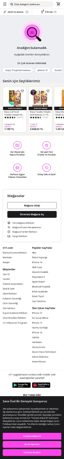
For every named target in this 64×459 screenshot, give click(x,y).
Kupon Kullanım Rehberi (15, 313)
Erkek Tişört (38, 296)
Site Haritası (9, 308)
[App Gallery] (41, 385)
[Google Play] (21, 385)
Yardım (6, 279)
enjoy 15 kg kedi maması (17, 70)
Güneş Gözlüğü (40, 327)
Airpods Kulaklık (40, 272)
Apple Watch (38, 281)
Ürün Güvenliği (10, 303)
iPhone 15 (37, 313)
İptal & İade (9, 288)
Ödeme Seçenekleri (13, 284)
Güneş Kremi (38, 347)
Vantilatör (37, 342)
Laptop (35, 337)
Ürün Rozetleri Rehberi (14, 318)
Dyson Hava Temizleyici (44, 352)
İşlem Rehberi (10, 293)
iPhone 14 (37, 262)
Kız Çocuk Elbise (40, 318)
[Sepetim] (58, 4)
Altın (34, 252)
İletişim (6, 262)
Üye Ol (6, 274)
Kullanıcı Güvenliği (12, 298)
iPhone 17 (37, 323)
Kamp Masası (39, 361)
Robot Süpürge (39, 257)
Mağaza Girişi (32, 205)
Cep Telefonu (39, 301)
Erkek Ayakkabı (40, 291)
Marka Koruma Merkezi (15, 252)
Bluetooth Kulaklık (41, 286)
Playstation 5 (38, 277)
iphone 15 (43, 70)
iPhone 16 (37, 332)
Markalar (7, 257)
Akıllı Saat (37, 267)
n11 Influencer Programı (15, 323)
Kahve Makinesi (40, 357)
